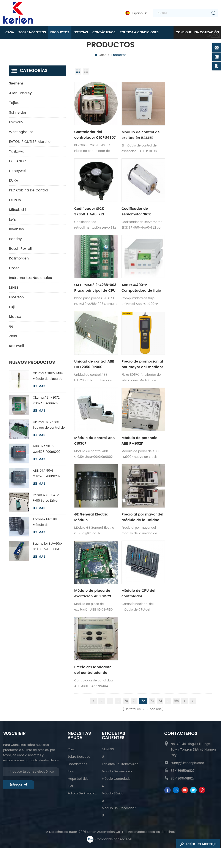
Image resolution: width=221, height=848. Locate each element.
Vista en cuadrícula (78, 71)
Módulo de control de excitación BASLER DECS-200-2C (141, 135)
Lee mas (39, 386)
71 (134, 700)
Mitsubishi (17, 210)
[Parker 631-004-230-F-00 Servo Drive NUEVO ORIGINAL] (19, 502)
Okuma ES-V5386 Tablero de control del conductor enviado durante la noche (49, 425)
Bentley (15, 239)
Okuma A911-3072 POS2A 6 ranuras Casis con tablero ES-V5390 (49, 400)
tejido (14, 103)
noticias (81, 32)
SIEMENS (108, 749)
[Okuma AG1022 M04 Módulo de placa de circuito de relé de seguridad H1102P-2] (19, 380)
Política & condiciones (139, 32)
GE (11, 326)
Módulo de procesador (119, 808)
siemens (16, 83)
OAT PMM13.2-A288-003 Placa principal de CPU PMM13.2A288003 (95, 287)
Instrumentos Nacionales (30, 278)
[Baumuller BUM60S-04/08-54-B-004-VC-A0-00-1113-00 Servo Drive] (19, 551)
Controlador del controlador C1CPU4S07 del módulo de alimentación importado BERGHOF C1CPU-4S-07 (95, 134)
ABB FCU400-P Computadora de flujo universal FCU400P (141, 287)
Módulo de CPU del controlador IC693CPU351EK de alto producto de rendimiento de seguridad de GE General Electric (142, 593)
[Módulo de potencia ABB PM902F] (143, 409)
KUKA (13, 180)
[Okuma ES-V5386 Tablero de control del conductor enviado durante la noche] (19, 429)
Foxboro (16, 122)
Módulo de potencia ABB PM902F (140, 440)
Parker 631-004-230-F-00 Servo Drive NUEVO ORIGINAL (48, 498)
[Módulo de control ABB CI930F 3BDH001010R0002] (96, 409)
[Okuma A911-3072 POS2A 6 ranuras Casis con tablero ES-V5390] (19, 405)
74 (160, 700)
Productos (59, 32)
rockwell (16, 346)
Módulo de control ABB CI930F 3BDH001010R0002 (94, 440)
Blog (71, 771)
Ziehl (13, 336)
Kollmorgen (19, 258)
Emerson (16, 297)
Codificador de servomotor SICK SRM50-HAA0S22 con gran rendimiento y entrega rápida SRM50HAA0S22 (140, 211)
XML (70, 786)
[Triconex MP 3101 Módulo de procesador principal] (19, 526)
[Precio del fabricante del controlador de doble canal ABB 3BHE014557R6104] (96, 638)
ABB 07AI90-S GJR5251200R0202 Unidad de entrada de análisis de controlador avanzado (49, 449)
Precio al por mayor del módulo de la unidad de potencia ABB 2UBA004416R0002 (142, 517)
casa (71, 749)
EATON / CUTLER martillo (30, 142)
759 (176, 700)
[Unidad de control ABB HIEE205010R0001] (96, 333)
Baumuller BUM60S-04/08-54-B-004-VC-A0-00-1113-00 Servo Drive (48, 546)
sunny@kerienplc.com (187, 762)
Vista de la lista (86, 71)
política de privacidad (83, 793)
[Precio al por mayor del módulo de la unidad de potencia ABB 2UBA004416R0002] (143, 486)
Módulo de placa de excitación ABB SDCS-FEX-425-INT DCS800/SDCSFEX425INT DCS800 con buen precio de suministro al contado (96, 593)
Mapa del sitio (78, 778)
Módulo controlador (117, 778)
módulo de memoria (117, 771)
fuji (12, 307)
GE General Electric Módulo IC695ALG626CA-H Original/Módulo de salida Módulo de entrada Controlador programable (92, 517)
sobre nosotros (32, 32)
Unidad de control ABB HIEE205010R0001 (94, 364)
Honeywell (18, 171)
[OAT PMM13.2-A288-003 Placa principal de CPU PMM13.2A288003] (96, 256)
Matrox (15, 317)
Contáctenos (103, 32)
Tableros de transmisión (120, 764)
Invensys (16, 229)
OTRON (15, 200)
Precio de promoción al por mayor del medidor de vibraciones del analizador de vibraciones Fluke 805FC (142, 364)
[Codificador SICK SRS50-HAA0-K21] (96, 180)
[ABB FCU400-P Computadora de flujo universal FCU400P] (143, 256)
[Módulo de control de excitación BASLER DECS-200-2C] (143, 104)
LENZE (13, 287)
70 (126, 700)
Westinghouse (21, 132)
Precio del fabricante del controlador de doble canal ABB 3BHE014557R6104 (93, 670)
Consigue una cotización (197, 32)
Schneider (17, 112)
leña (13, 219)
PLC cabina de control (28, 190)
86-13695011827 (182, 770)
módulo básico (112, 793)
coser (14, 268)
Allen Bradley (20, 93)
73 (152, 700)
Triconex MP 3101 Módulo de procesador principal (48, 522)
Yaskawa (16, 151)
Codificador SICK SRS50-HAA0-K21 (89, 211)
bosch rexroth (21, 248)
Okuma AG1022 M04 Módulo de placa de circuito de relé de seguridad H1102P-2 (48, 376)
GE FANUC (17, 161)
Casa (9, 32)
